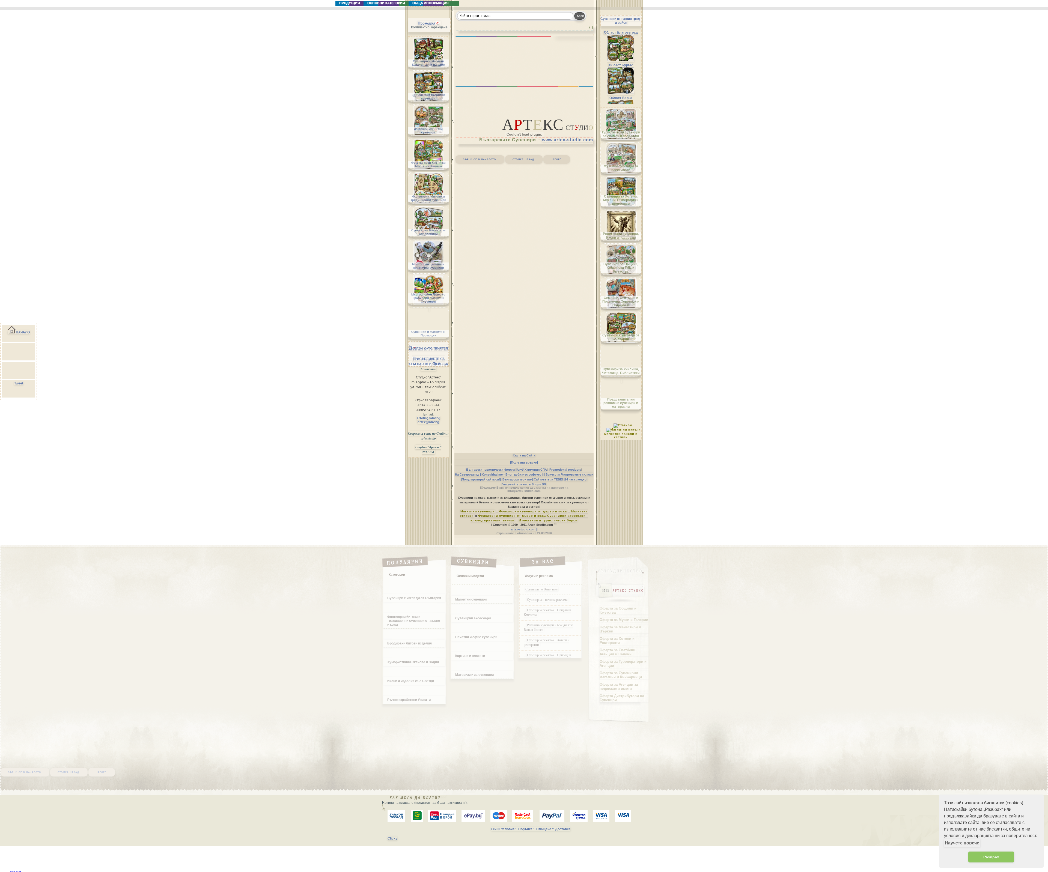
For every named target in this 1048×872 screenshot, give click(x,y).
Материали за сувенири (474, 675)
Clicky (392, 838)
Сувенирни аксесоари (473, 618)
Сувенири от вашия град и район (620, 21)
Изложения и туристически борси (548, 520)
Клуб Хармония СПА (531, 469)
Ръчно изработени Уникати (409, 700)
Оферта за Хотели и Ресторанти (617, 641)
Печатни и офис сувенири (476, 637)
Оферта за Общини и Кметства (618, 610)
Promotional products (565, 469)
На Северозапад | (468, 474)
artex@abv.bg (428, 422)
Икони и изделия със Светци (410, 681)
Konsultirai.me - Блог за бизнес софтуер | (512, 474)
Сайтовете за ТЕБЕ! (548, 479)
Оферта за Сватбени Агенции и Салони (617, 652)
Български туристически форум (490, 469)
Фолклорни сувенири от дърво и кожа (533, 511)
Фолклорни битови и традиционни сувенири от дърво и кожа (413, 620)
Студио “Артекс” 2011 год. (428, 449)
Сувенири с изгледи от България (414, 598)
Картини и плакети (470, 656)
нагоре (556, 159)
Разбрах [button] (991, 857)
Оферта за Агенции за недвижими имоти (619, 686)
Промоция (426, 23)
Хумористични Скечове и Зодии (413, 662)
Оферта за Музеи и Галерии (624, 620)
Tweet (18, 383)
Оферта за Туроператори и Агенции (623, 663)
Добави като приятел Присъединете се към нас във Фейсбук (428, 355)
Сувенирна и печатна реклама (547, 599)
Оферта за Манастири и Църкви (620, 629)
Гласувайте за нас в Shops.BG (524, 484)
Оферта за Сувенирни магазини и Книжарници (621, 675)
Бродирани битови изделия (409, 643)
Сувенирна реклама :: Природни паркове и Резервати (547, 657)
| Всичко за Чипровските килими (568, 474)
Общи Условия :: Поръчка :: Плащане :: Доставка (530, 829)
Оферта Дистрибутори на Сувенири (622, 698)
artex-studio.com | (524, 529)
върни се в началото (479, 159)
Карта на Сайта (524, 455)
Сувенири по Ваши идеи (541, 589)
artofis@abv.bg (428, 418)
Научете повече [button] (962, 843)
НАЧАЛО (23, 332)
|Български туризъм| (517, 479)
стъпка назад (523, 159)
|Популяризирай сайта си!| (481, 479)
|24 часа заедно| (575, 479)
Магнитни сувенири (477, 511)
